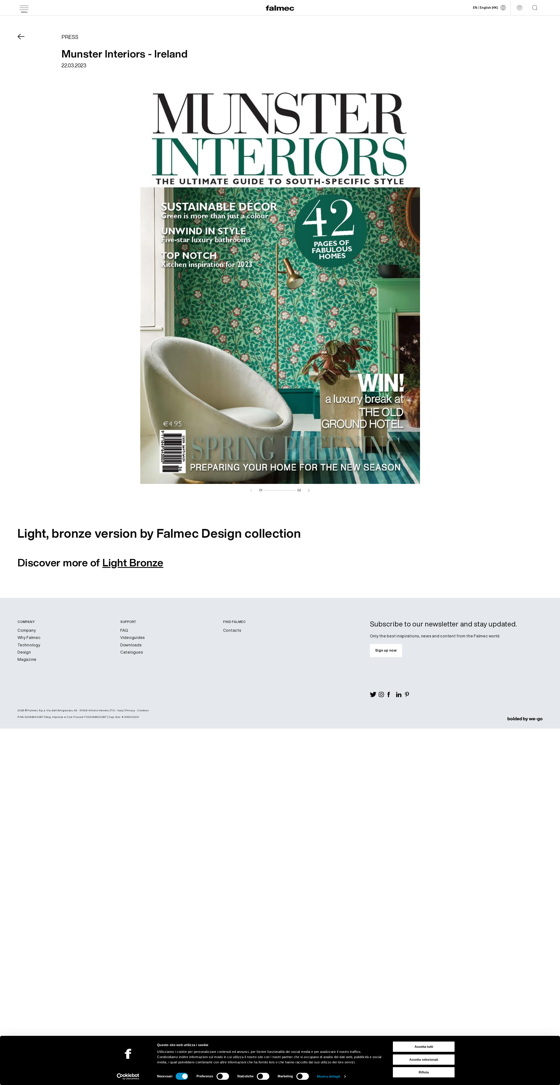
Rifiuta (424, 1072)
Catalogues (131, 652)
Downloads (131, 645)
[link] (525, 718)
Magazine (27, 659)
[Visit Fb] (391, 694)
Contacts (232, 630)
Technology (29, 645)
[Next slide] (309, 490)
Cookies (143, 710)
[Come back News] (24, 39)
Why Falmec (29, 637)
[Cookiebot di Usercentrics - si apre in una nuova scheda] (128, 1076)
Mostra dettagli (328, 1076)
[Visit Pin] (409, 694)
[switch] (223, 1076)
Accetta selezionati (423, 1059)
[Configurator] (519, 7)
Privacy (130, 710)
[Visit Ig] (383, 694)
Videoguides (132, 637)
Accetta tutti (424, 1046)
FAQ (124, 630)
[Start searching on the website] (534, 7)
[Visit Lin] (400, 694)
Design (24, 652)
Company (27, 630)
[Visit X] (374, 694)
